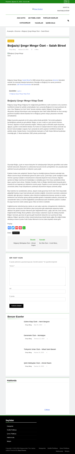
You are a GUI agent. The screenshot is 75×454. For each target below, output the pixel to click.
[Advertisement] (38, 149)
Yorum (12, 266)
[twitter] (11, 9)
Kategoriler (25, 23)
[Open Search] (65, 20)
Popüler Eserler (50, 18)
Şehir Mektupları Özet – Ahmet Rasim (37, 363)
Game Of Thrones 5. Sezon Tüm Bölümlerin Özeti (65, 1)
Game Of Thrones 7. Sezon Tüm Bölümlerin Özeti (65, 4)
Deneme (17, 31)
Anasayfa (10, 31)
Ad (10, 288)
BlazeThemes (22, 450)
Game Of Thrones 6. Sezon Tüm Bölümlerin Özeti (65, 6)
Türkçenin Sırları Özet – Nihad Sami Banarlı (40, 349)
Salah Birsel (26, 80)
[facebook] (7, 9)
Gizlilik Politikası (12, 430)
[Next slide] (68, 1)
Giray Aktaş (12, 49)
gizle (19, 91)
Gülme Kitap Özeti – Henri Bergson (37, 322)
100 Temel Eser (34, 18)
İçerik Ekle (50, 23)
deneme (55, 80)
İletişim (9, 441)
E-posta (11, 296)
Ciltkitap (47, 409)
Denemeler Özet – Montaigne (34, 335)
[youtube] (13, 9)
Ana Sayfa (21, 18)
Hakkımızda (10, 437)
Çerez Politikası (11, 433)
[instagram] (9, 9)
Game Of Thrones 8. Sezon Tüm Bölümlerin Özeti (65, 3)
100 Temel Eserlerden (24, 84)
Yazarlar (39, 23)
